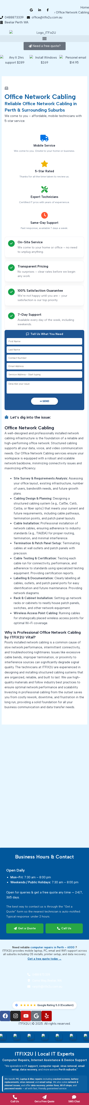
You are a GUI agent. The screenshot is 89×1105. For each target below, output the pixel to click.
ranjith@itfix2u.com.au (47, 986)
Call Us (66, 928)
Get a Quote (27, 928)
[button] (44, 38)
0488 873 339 (41, 974)
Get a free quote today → (44, 959)
